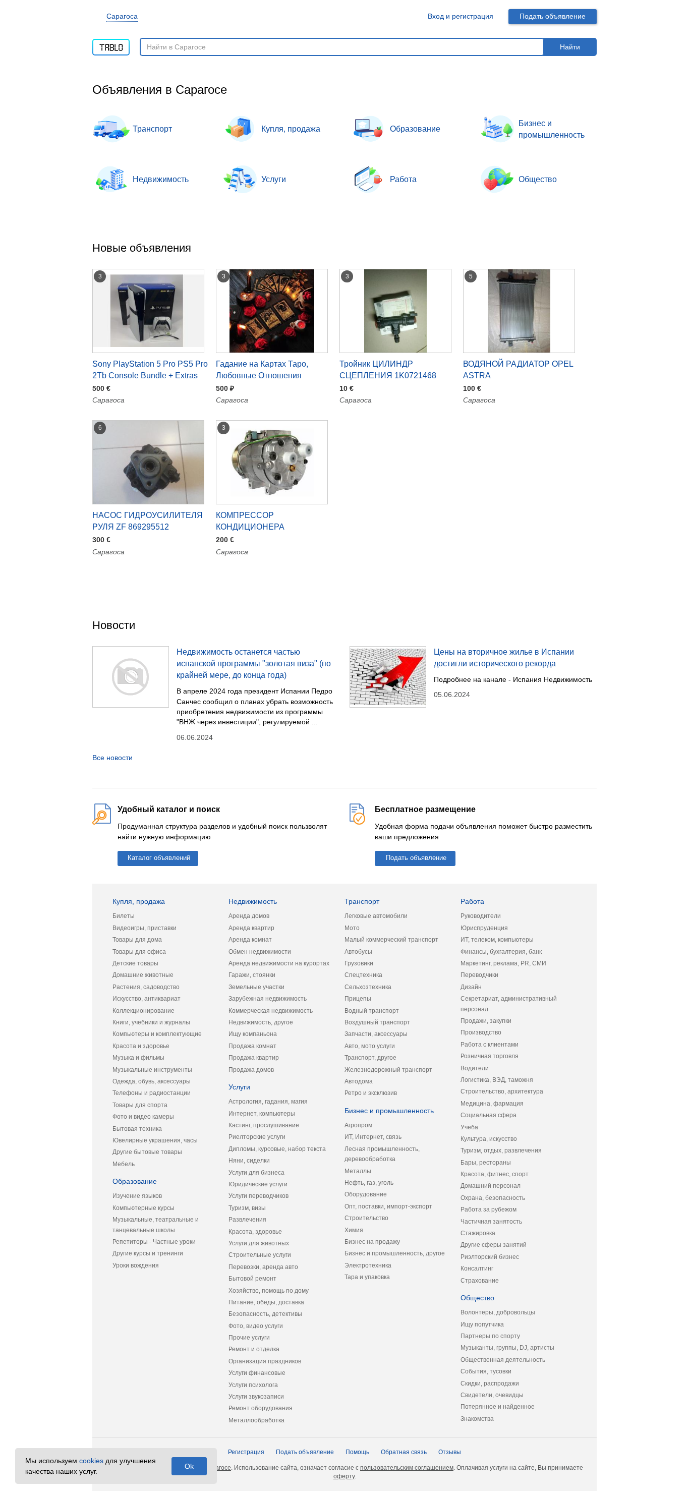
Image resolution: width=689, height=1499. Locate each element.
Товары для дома (137, 939)
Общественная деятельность (503, 1359)
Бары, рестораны (486, 1162)
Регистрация (246, 1452)
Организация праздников (264, 1361)
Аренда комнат (250, 939)
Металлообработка (256, 1420)
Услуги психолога (253, 1385)
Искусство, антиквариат (146, 998)
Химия (353, 1230)
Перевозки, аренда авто (263, 1267)
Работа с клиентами (490, 1044)
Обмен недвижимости (259, 951)
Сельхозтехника (367, 987)
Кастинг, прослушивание (263, 1125)
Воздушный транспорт (377, 1022)
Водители (475, 1068)
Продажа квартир (253, 1057)
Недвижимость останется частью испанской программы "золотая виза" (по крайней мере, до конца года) (254, 663)
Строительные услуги (259, 1254)
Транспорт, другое (370, 1057)
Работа (403, 179)
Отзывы (449, 1452)
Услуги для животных (258, 1243)
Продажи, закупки (486, 1020)
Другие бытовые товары (147, 1152)
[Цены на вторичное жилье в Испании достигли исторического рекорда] (388, 677)
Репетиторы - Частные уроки (154, 1241)
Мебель (123, 1164)
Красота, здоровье (255, 1231)
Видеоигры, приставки (144, 928)
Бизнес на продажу (372, 1241)
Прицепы (357, 998)
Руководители (481, 915)
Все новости (112, 758)
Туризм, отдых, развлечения (501, 1150)
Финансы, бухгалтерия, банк (501, 951)
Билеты (123, 915)
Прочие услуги (249, 1337)
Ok (189, 1466)
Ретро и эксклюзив (370, 1093)
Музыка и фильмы (138, 1057)
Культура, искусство (489, 1138)
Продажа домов (251, 1069)
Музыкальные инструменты (152, 1069)
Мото (352, 928)
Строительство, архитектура (502, 1091)
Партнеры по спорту (490, 1336)
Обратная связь (404, 1452)
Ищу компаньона (252, 1033)
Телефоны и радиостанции (151, 1093)
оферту (344, 1476)
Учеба (469, 1127)
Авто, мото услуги (369, 1046)
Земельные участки (256, 987)
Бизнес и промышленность (552, 129)
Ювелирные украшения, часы (155, 1140)
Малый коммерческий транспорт (391, 939)
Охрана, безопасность (493, 1197)
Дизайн (471, 987)
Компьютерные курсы (143, 1208)
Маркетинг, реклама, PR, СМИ (503, 963)
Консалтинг (477, 1268)
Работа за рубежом (488, 1209)
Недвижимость (161, 179)
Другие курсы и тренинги (147, 1253)
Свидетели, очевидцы (492, 1395)
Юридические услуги (258, 1184)
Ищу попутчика (482, 1324)
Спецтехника (363, 974)
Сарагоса (122, 16)
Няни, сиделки (249, 1160)
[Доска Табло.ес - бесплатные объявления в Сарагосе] (111, 44)
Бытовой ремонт (252, 1278)
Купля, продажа (290, 129)
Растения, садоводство (146, 987)
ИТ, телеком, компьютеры (497, 939)
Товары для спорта (139, 1105)
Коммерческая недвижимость (270, 1010)
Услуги (273, 179)
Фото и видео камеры (143, 1116)
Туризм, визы (247, 1208)
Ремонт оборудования (260, 1408)
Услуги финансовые (256, 1372)
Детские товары (135, 963)
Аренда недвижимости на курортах (278, 963)
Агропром (358, 1125)
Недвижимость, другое (260, 1022)
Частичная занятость (491, 1221)
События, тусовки (486, 1371)
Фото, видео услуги (255, 1326)
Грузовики (358, 963)
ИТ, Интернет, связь (372, 1136)
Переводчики (479, 974)
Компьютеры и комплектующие (157, 1033)
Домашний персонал (491, 1185)
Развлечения (247, 1219)
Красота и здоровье (140, 1046)
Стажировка (478, 1233)
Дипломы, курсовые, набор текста (277, 1148)
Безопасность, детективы (265, 1313)
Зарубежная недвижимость (267, 998)
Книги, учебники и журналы (151, 1022)
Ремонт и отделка (253, 1349)
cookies (91, 1461)
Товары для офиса (139, 951)
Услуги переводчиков (258, 1195)
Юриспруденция (484, 928)
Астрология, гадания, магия (268, 1101)
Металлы (357, 1171)
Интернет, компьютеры (261, 1113)
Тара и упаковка (367, 1277)
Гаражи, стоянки (251, 974)
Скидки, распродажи (490, 1383)
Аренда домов (248, 915)
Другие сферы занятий (494, 1244)
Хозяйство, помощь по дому (268, 1290)
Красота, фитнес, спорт (495, 1174)
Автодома (358, 1081)
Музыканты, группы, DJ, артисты (507, 1347)
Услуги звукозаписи (256, 1396)
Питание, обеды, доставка (266, 1302)
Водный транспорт (371, 1010)
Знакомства (477, 1418)
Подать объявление (553, 16)
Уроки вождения (135, 1265)
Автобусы (358, 951)
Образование (415, 129)
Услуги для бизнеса (256, 1172)
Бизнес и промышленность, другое (394, 1253)
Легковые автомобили (376, 915)
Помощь (357, 1452)
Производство (481, 1032)
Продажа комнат (252, 1046)
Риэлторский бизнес (490, 1256)
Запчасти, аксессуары (376, 1033)
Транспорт (152, 129)
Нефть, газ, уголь (368, 1182)
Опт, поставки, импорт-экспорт (388, 1206)
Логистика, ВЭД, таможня (497, 1079)
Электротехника (367, 1265)
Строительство (366, 1218)
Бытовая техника (137, 1128)
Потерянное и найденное (498, 1406)
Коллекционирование (143, 1010)
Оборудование (365, 1194)
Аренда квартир (251, 928)
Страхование (480, 1280)
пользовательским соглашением (406, 1467)
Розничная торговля (490, 1056)
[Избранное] (408, 16)
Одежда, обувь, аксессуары (151, 1081)
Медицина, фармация (492, 1103)
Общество (538, 179)
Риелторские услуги (256, 1136)
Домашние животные (143, 974)
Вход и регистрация (460, 16)
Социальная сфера (488, 1115)
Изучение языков (137, 1195)
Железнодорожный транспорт (388, 1069)
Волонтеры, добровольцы (498, 1312)
